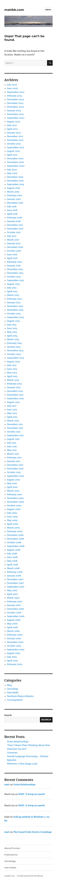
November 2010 (15, 468)
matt (7, 784)
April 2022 (12, 129)
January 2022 (14, 132)
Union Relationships (17, 741)
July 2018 (11, 206)
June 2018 (12, 210)
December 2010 (15, 465)
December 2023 (15, 103)
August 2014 (13, 321)
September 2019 (15, 184)
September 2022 (15, 118)
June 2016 (12, 254)
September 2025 (15, 92)
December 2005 (15, 642)
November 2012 (15, 394)
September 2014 (15, 317)
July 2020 (12, 169)
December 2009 (15, 498)
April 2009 (12, 524)
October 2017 (14, 232)
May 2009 (12, 520)
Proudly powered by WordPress (30, 876)
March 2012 (13, 420)
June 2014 (12, 328)
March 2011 (13, 453)
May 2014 (12, 332)
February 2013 (14, 383)
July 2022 (12, 125)
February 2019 (14, 195)
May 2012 (12, 413)
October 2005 (14, 645)
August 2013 (13, 361)
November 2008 (15, 538)
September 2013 (15, 358)
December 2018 (15, 202)
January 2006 (14, 638)
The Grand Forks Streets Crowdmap (32, 832)
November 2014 (15, 310)
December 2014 (15, 306)
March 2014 (13, 339)
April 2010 (12, 487)
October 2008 (14, 542)
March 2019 (13, 191)
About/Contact (12, 848)
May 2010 (12, 483)
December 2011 (15, 424)
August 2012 (13, 402)
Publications (10, 854)
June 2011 (12, 446)
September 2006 (16, 616)
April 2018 (12, 214)
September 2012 (15, 398)
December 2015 (15, 269)
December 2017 (15, 225)
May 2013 (12, 372)
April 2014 (12, 335)
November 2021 (15, 140)
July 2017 (11, 236)
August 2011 (13, 439)
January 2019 (14, 199)
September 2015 (15, 280)
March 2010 (13, 490)
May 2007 (12, 590)
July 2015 (11, 287)
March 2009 (13, 527)
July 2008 (12, 553)
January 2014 (14, 346)
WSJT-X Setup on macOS (31, 794)
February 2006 (14, 634)
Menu (48, 10)
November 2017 (15, 228)
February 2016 (14, 262)
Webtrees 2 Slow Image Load (22, 763)
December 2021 (15, 136)
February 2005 (14, 664)
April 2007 (12, 594)
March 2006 (13, 631)
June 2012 (12, 409)
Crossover (12, 752)
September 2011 (15, 435)
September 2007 (15, 586)
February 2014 (14, 343)
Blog (9, 685)
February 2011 (14, 457)
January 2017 (13, 243)
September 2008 (15, 546)
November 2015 (15, 273)
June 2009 (12, 516)
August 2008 (13, 549)
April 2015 (12, 291)
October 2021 (14, 143)
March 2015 (13, 295)
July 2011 (11, 442)
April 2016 (12, 258)
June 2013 (12, 369)
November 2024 (15, 99)
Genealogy (12, 688)
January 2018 (14, 221)
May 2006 (12, 623)
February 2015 (14, 298)
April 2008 (12, 564)
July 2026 (12, 84)
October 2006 (14, 612)
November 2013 (15, 350)
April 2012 (12, 417)
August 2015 (13, 284)
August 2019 (13, 188)
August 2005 (13, 653)
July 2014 (11, 324)
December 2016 (15, 247)
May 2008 (12, 561)
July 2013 (11, 365)
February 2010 (14, 494)
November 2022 (15, 114)
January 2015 (14, 302)
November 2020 (15, 162)
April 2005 (12, 660)
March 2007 (13, 597)
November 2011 (15, 428)
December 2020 (15, 158)
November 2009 (15, 501)
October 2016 (14, 250)
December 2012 (15, 391)
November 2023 (15, 106)
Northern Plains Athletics (20, 696)
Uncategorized (14, 700)
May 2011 (12, 450)
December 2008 (15, 535)
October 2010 (14, 472)
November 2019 (15, 180)
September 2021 (15, 147)
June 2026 (12, 88)
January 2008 (14, 575)
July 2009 (12, 513)
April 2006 (12, 627)
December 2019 (15, 177)
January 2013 (13, 387)
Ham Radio (13, 692)
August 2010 (13, 479)
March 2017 (13, 239)
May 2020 (12, 173)
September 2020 (15, 166)
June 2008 (12, 557)
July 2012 (11, 406)
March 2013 (13, 380)
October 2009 (14, 505)
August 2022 (13, 121)
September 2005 (15, 649)
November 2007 (15, 583)
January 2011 (13, 461)
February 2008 (14, 572)
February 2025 (14, 95)
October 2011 (13, 431)
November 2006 (15, 609)
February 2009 (14, 531)
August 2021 (13, 151)
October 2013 (14, 354)
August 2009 (13, 509)
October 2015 (14, 276)
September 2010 (15, 476)
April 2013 (12, 376)
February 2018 (14, 217)
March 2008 (13, 568)
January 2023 (14, 110)
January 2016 (14, 265)
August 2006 (13, 620)
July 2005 (12, 657)
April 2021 (12, 154)
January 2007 (14, 605)
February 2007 (14, 601)
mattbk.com (14, 10)
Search (8, 715)
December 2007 (15, 579)
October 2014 (14, 313)
